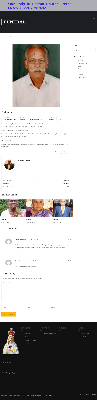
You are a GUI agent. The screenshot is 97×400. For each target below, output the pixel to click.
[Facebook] (61, 152)
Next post (66, 180)
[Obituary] (13, 208)
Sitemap (93, 394)
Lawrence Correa (20, 239)
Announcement (82, 63)
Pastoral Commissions (50, 333)
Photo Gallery (85, 333)
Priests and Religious (30, 340)
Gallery (80, 72)
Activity (80, 60)
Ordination (81, 74)
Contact (27, 343)
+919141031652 (6, 363)
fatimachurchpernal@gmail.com (11, 373)
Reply (69, 239)
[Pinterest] (69, 152)
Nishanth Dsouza (20, 261)
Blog (9, 36)
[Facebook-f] (4, 378)
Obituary (6, 183)
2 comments (51, 119)
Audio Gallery (85, 337)
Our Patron (28, 337)
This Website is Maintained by (21, 395)
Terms (87, 394)
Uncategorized (82, 77)
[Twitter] (65, 152)
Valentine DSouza (10, 119)
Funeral (16, 36)
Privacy (82, 394)
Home (3, 36)
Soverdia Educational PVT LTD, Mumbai (41, 395)
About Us (27, 333)
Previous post (7, 180)
